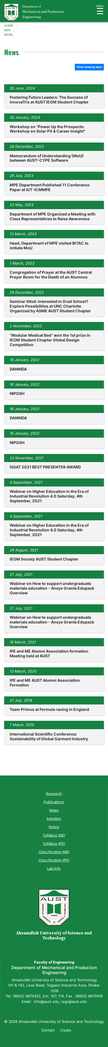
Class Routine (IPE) (53, 860)
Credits (65, 1030)
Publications (54, 801)
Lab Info (54, 868)
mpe (7, 30)
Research (54, 793)
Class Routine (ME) (53, 851)
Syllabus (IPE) (54, 843)
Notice (54, 826)
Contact (48, 1030)
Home (8, 25)
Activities (54, 818)
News (54, 810)
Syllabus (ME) (54, 835)
